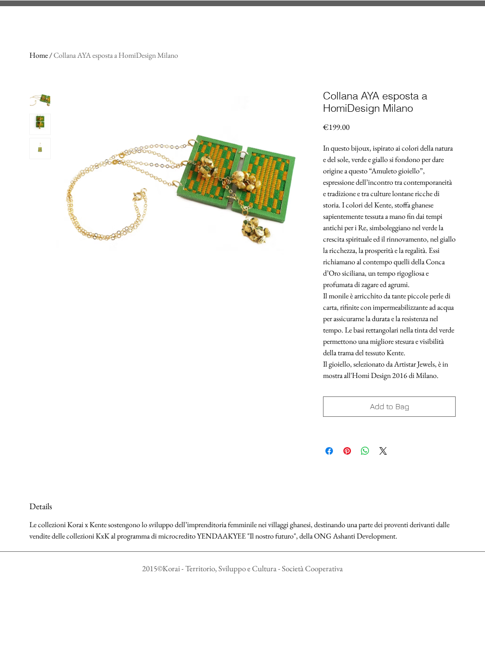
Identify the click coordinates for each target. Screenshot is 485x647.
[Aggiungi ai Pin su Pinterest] (347, 451)
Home (38, 55)
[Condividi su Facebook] (329, 451)
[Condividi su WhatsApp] (365, 451)
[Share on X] (383, 451)
